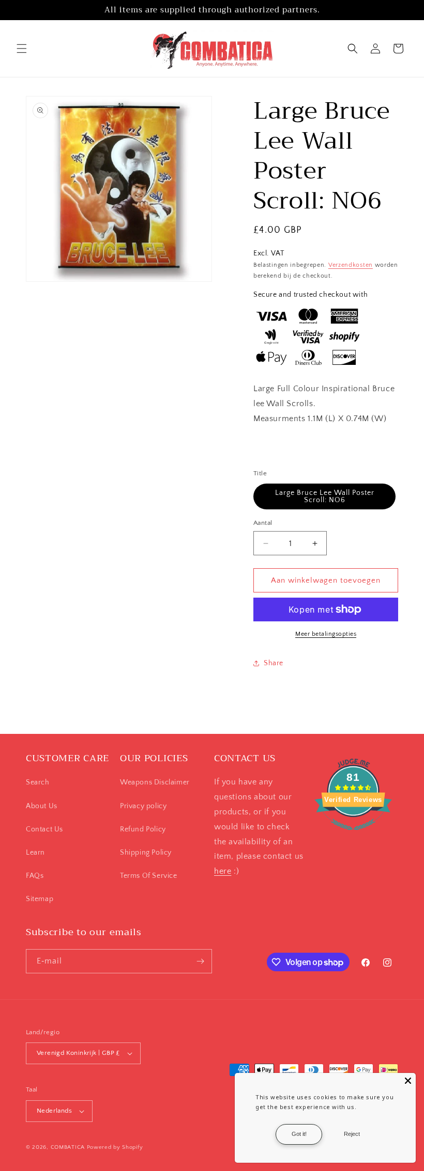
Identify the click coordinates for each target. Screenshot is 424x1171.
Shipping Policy (146, 852)
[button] (21, 48)
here (222, 871)
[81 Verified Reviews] (353, 835)
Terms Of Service (148, 876)
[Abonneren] (200, 961)
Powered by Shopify (115, 1147)
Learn (35, 852)
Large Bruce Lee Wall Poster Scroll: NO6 (324, 496)
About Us (41, 806)
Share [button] (273, 663)
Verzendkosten (350, 265)
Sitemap (39, 899)
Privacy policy (143, 806)
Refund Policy (143, 829)
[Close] (408, 1081)
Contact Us (44, 829)
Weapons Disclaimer (155, 782)
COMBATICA (68, 1147)
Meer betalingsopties (325, 634)
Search (38, 782)
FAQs (34, 876)
